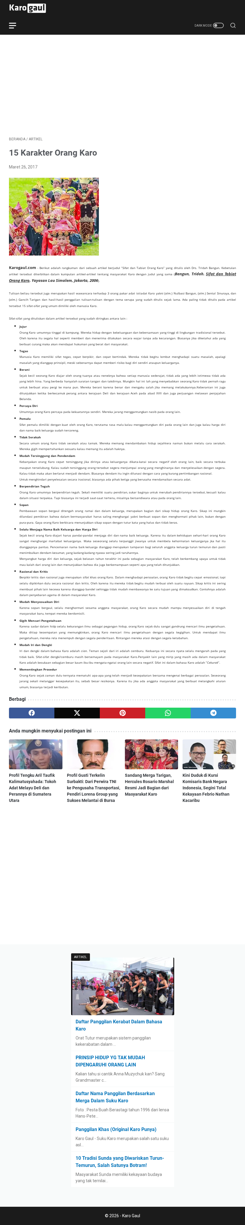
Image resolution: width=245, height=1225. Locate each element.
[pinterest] (122, 713)
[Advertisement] (122, 85)
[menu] (16, 25)
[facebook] (31, 713)
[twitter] (77, 713)
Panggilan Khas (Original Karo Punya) (116, 1129)
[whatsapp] (168, 713)
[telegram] (213, 713)
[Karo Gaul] (31, 8)
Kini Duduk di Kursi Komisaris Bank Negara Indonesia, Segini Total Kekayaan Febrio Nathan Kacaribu (206, 788)
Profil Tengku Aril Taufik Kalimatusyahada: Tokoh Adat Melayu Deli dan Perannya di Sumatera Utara (32, 788)
